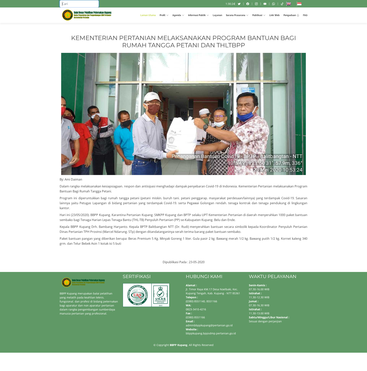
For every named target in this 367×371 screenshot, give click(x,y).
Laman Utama (148, 15)
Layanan (217, 15)
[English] (291, 4)
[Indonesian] (302, 4)
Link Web (274, 15)
